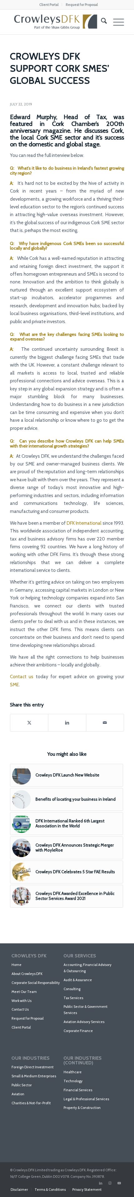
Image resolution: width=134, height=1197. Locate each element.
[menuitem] (49, 4)
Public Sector (22, 1085)
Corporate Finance (78, 1031)
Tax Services (73, 998)
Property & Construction (82, 1108)
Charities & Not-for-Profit (31, 1103)
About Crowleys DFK (27, 974)
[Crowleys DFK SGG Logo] (55, 22)
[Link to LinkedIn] (100, 1183)
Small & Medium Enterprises (34, 1076)
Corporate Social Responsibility (36, 983)
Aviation (18, 1094)
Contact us (21, 676)
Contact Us (20, 1009)
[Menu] (115, 22)
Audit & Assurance (78, 980)
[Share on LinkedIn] (67, 722)
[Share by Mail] (105, 722)
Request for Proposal (82, 4)
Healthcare (73, 1072)
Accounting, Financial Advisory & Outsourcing (88, 968)
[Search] (101, 22)
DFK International (84, 523)
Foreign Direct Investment (33, 1067)
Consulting (72, 989)
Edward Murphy (33, 117)
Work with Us (21, 1001)
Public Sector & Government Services (86, 1009)
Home (17, 965)
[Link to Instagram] (110, 1183)
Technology (73, 1081)
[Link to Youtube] (119, 1183)
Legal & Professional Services (86, 1099)
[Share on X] (29, 722)
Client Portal (49, 4)
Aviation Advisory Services (84, 1022)
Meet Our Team (24, 992)
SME (14, 684)
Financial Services (78, 1090)
